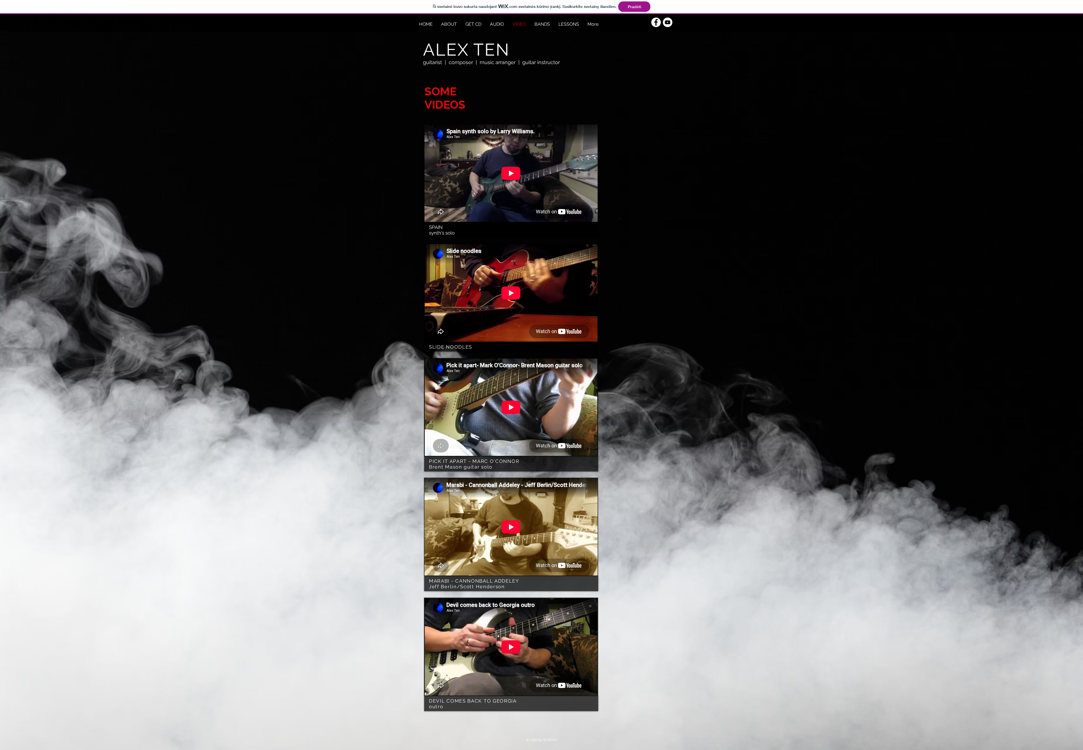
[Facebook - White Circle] (656, 22)
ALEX (446, 50)
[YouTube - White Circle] (667, 22)
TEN (491, 50)
